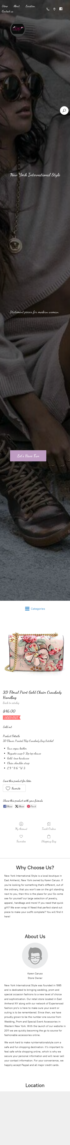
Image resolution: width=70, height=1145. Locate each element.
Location (30, 6)
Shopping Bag (48, 841)
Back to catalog (11, 702)
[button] (14, 788)
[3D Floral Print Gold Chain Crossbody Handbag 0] (35, 652)
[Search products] (64, 110)
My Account (21, 828)
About (17, 6)
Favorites (21, 841)
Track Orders (49, 828)
